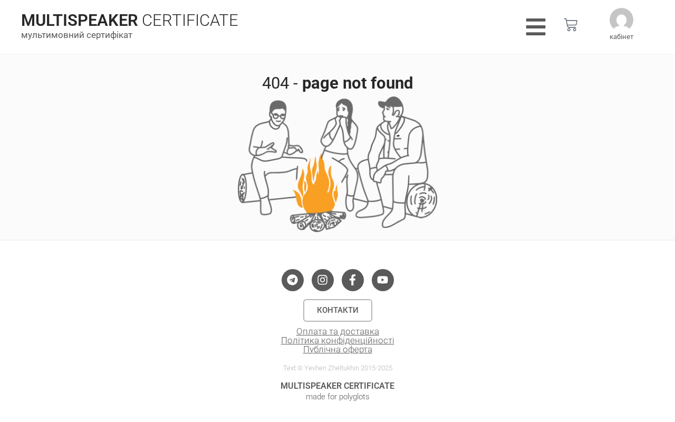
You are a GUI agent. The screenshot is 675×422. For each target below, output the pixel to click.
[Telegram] (293, 280)
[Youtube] (383, 280)
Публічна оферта (337, 349)
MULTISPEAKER (79, 20)
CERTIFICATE (190, 20)
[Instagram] (323, 280)
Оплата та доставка (337, 331)
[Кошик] (570, 24)
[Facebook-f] (353, 280)
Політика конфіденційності (337, 340)
